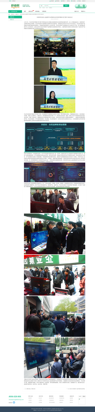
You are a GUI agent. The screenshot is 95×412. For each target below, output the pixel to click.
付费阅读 (44, 11)
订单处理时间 (51, 400)
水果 (47, 7)
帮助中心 (83, 11)
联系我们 (71, 402)
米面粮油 (50, 7)
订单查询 (30, 400)
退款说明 (61, 402)
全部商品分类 (14, 11)
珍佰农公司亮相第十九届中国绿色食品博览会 (77, 388)
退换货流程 (61, 400)
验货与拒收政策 (52, 402)
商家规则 (71, 398)
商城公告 (12, 14)
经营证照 (53, 408)
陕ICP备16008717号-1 (60, 408)
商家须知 (71, 400)
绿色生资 (31, 11)
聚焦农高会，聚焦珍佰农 (31, 388)
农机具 (43, 7)
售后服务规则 (61, 398)
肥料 (40, 7)
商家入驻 (76, 11)
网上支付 (40, 398)
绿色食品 (37, 11)
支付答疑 (40, 402)
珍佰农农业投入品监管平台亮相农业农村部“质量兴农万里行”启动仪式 (32, 14)
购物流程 (30, 398)
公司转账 (40, 400)
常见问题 (30, 402)
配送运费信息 (51, 398)
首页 (25, 11)
